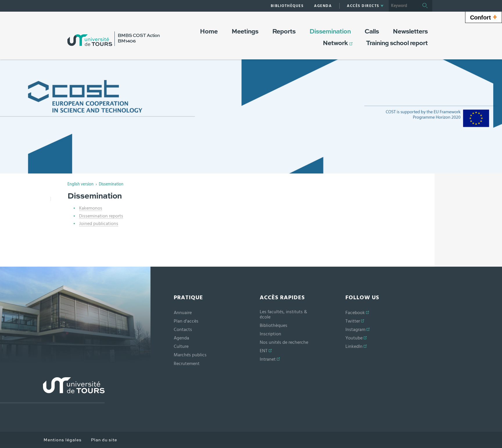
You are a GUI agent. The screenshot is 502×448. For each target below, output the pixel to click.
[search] (403, 6)
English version (80, 184)
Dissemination (111, 184)
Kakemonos (90, 208)
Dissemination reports (101, 216)
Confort (483, 17)
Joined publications (98, 223)
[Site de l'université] (52, 390)
